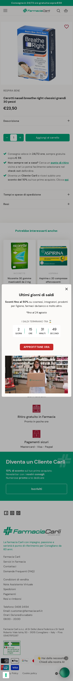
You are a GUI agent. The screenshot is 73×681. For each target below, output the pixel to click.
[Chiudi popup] (66, 289)
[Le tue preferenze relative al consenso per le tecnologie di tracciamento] (6, 675)
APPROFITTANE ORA (37, 347)
